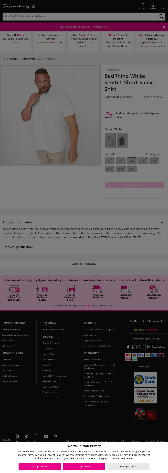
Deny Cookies (84, 466)
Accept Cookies (39, 466)
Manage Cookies (128, 466)
